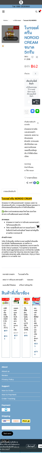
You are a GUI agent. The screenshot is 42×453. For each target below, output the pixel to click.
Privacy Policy (8, 379)
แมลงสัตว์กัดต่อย (9, 285)
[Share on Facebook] (34, 182)
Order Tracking (8, 398)
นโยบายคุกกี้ (6, 449)
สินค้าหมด (27, 112)
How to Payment (9, 394)
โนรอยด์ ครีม (23, 274)
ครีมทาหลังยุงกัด (25, 285)
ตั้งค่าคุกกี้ (31, 446)
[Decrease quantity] (33, 73)
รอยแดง (30, 279)
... (10, 20)
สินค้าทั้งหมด (29, 167)
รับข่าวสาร (7, 433)
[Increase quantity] (38, 73)
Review (5, 375)
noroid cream (9, 274)
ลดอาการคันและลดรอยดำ (13, 279)
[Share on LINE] (37, 182)
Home (5, 20)
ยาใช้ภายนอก (17, 20)
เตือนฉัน (37, 102)
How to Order (8, 390)
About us (5, 371)
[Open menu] (3, 11)
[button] (36, 11)
